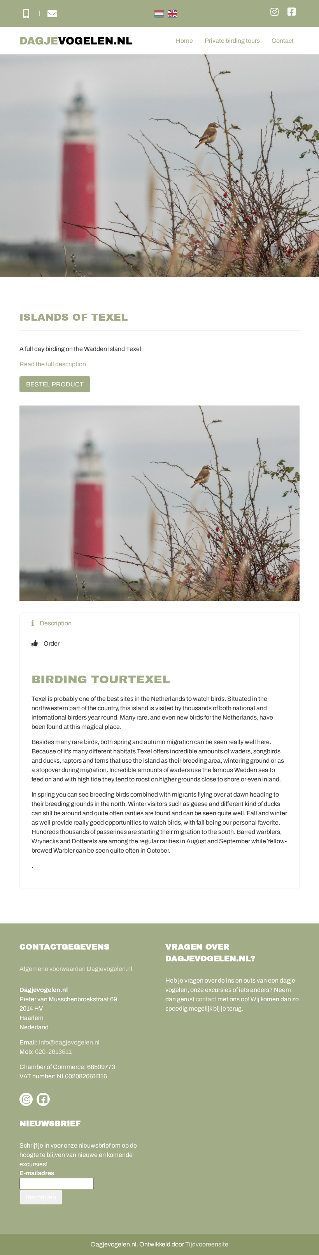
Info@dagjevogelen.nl (69, 1042)
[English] (172, 13)
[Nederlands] (159, 13)
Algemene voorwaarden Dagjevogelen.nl (75, 968)
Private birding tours (232, 40)
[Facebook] (292, 12)
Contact (283, 40)
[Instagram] (274, 12)
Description (56, 623)
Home (184, 40)
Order (52, 643)
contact (206, 999)
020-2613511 (53, 1051)
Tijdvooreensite (206, 1244)
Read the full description (52, 364)
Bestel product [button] (55, 384)
